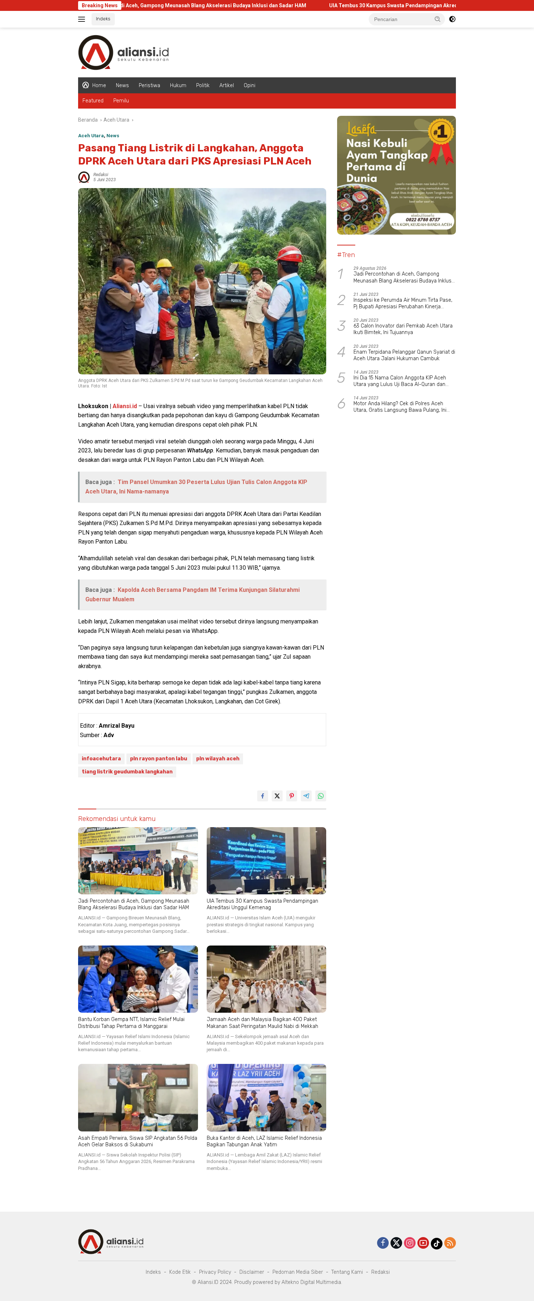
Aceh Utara (91, 135)
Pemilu (121, 101)
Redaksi (100, 174)
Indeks (103, 18)
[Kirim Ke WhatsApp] (320, 795)
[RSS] (450, 1243)
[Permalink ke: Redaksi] (84, 177)
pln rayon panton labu (158, 759)
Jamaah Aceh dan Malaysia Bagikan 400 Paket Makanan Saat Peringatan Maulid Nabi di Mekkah (262, 1022)
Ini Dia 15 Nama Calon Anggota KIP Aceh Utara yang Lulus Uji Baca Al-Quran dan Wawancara (399, 381)
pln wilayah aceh (217, 759)
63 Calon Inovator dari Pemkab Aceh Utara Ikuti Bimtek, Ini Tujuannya (403, 329)
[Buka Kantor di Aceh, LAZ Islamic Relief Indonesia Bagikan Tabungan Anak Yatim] (267, 1097)
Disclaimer (251, 1272)
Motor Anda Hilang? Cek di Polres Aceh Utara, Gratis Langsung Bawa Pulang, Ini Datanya (399, 407)
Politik (203, 85)
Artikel (226, 85)
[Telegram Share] (306, 795)
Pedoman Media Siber (297, 1272)
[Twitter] (396, 1243)
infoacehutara (101, 759)
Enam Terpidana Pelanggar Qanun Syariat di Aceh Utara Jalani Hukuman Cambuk (404, 355)
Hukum (178, 85)
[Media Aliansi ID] (123, 52)
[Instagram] (410, 1243)
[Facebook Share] (262, 795)
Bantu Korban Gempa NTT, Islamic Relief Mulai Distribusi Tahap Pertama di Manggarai (131, 1022)
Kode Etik (180, 1272)
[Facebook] (383, 1243)
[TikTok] (436, 1243)
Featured (93, 101)
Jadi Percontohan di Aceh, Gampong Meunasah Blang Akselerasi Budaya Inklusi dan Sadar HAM (137, 5)
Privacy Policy (215, 1272)
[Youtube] (423, 1243)
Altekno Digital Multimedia (311, 1282)
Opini (249, 85)
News (122, 85)
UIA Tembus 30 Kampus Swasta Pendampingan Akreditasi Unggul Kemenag (366, 5)
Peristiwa (149, 85)
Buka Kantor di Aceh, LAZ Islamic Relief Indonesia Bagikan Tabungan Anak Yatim (264, 1141)
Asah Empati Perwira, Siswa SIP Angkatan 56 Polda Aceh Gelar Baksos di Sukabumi (137, 1141)
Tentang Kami (347, 1272)
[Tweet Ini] (277, 795)
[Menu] (83, 19)
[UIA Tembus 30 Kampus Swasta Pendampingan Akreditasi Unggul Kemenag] (267, 860)
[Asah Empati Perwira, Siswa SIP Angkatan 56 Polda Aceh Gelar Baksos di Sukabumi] (138, 1097)
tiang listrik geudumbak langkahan (127, 772)
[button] (437, 19)
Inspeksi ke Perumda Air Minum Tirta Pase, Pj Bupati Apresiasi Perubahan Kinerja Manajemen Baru (402, 303)
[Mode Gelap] (452, 19)
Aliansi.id (125, 406)
